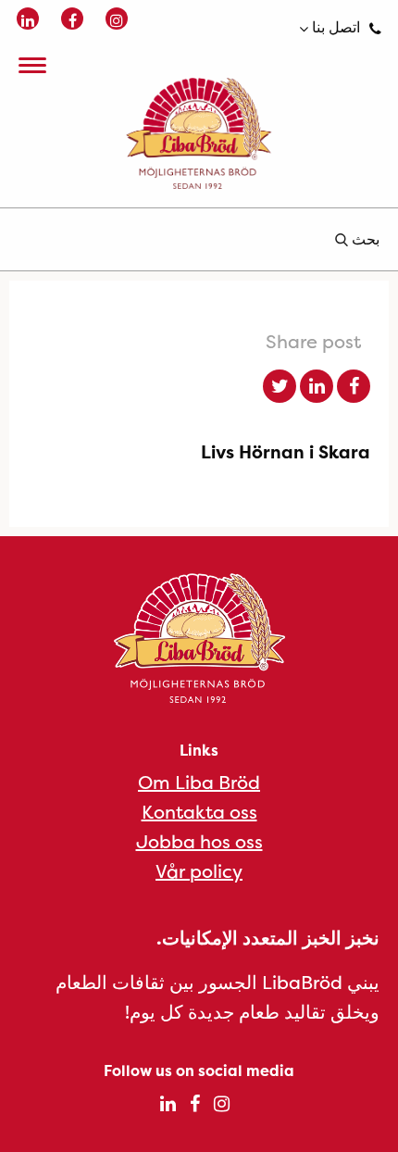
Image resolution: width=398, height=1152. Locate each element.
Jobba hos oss (199, 841)
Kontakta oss (199, 811)
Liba (199, 133)
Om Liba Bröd (199, 782)
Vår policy (199, 870)
